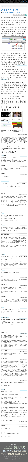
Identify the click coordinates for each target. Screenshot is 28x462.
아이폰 (17, 450)
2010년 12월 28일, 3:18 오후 (23, 426)
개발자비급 (15, 448)
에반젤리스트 (17, 447)
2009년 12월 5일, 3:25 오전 (23, 359)
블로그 (15, 451)
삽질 (10, 12)
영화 (19, 454)
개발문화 (9, 448)
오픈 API (10, 450)
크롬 (25, 451)
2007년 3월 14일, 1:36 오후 (23, 333)
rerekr (3, 224)
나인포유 (19, 451)
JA (24, 1)
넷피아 (6, 12)
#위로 (8, 456)
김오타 (3, 269)
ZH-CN (20, 1)
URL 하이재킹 (13, 93)
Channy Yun (15, 458)
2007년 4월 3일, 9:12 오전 (23, 351)
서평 (17, 454)
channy (4, 296)
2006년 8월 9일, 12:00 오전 (23, 285)
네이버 (22, 451)
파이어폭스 (22, 450)
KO (26, 1)
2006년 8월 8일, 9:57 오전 (23, 194)
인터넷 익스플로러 (15, 12)
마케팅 (24, 454)
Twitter (14, 450)
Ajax (18, 453)
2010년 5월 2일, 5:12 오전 (23, 380)
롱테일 (11, 454)
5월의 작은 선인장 (5, 234)
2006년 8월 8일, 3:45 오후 (23, 277)
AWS (3, 447)
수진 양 (3, 276)
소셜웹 (14, 454)
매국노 (3, 389)
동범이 (3, 254)
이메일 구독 (12, 456)
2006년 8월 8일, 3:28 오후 (23, 225)
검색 (3, 12)
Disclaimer (4, 137)
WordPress (14, 453)
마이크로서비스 (9, 447)
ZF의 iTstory (4, 193)
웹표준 (23, 448)
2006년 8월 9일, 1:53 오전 (23, 297)
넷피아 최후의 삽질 (10, 10)
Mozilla (20, 453)
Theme (4, 456)
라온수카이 (4, 284)
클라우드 (23, 447)
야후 (9, 454)
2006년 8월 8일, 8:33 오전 (23, 166)
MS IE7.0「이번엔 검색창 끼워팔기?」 (11, 17)
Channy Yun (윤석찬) (22, 134)
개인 (5, 6)
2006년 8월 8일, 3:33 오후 (23, 235)
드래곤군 (4, 155)
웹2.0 (20, 448)
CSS (21, 454)
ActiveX (9, 451)
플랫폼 (6, 454)
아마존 (5, 448)
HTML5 (3, 450)
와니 (3, 212)
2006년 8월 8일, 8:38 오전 (23, 174)
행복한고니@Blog (5, 317)
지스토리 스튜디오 (5, 181)
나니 (3, 307)
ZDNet (9, 453)
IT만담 (24, 453)
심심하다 (4, 379)
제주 (13, 451)
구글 (7, 450)
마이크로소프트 (4, 453)
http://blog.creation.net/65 (18, 403)
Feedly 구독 (18, 456)
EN (23, 1)
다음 (6, 451)
